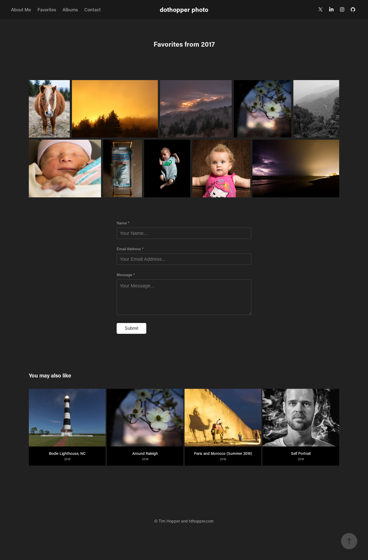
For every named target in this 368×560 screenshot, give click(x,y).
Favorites (46, 9)
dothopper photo (184, 9)
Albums (70, 9)
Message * (126, 275)
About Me (21, 9)
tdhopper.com (201, 521)
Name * (123, 223)
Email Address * (130, 249)
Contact (92, 9)
